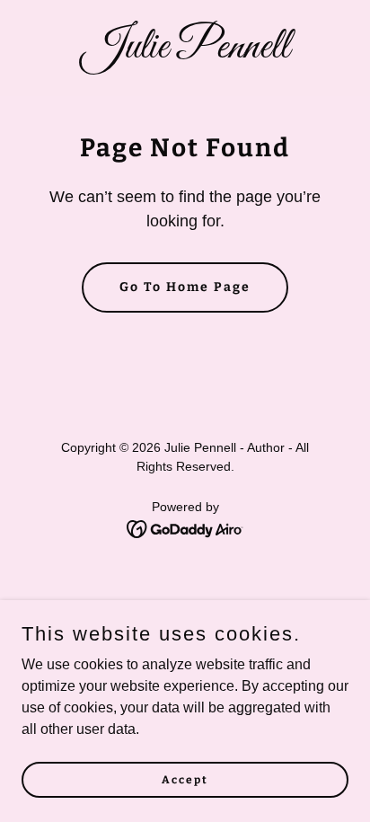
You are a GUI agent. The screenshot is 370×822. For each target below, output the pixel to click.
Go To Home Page (185, 287)
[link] (185, 52)
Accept (185, 779)
